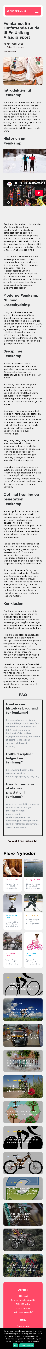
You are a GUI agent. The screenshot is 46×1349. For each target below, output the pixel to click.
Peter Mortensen (15, 47)
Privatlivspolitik (27, 1345)
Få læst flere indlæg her (23, 841)
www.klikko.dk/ (26, 1312)
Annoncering (23, 1326)
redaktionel (9, 51)
